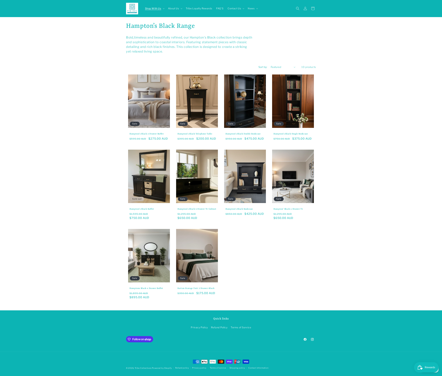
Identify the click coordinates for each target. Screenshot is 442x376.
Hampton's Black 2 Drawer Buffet (146, 134)
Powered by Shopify (162, 368)
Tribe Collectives (143, 368)
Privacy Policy (199, 327)
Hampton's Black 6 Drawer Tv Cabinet (196, 209)
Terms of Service (241, 327)
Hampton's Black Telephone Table (194, 134)
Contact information (258, 368)
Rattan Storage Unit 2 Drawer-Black (195, 288)
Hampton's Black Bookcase (239, 209)
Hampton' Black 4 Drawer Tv (288, 209)
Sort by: (262, 66)
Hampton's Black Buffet (141, 209)
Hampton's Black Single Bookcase (290, 134)
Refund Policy (219, 327)
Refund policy (182, 368)
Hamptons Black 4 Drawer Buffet (146, 288)
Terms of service (218, 368)
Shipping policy (237, 368)
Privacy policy (199, 368)
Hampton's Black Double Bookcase (243, 134)
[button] (154, 8)
